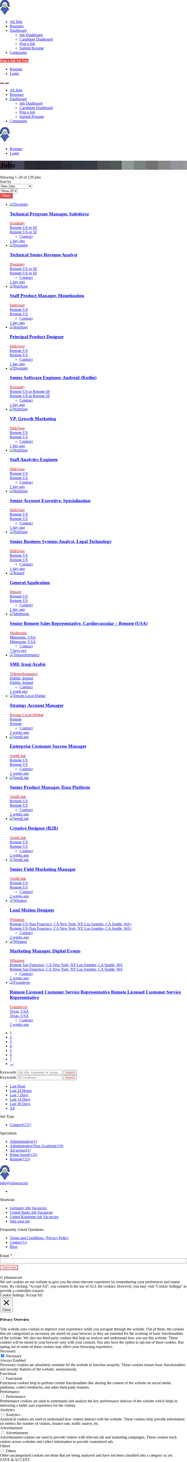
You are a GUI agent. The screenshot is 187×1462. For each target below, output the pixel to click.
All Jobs (16, 22)
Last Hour (17, 1086)
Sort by (5, 182)
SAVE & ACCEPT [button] (15, 1460)
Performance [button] (9, 1392)
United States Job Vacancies (31, 1212)
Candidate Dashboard (36, 39)
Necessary (14, 1356)
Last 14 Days (20, 1099)
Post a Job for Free (14, 61)
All (12, 1108)
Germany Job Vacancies (28, 1208)
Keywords (8, 1072)
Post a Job (27, 44)
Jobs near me (20, 1221)
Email (6, 1256)
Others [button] (5, 1446)
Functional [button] (8, 1373)
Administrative (23, 1141)
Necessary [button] (8, 1351)
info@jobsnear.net (14, 1183)
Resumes (17, 26)
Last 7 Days (19, 1095)
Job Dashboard (31, 35)
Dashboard (18, 30)
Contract (20, 1125)
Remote (20, 1159)
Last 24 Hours (21, 1090)
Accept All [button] (34, 1295)
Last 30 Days (20, 1104)
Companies (18, 52)
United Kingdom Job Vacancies (34, 1217)
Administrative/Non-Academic (36, 1146)
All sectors (20, 1150)
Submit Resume (31, 48)
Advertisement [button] (11, 1428)
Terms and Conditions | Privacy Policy (39, 1238)
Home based (23, 1155)
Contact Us (18, 1242)
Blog (13, 1247)
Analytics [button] (7, 1410)
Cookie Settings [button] (12, 1295)
